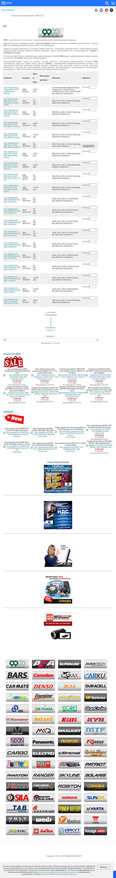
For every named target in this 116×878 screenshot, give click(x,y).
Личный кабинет (8, 10)
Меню (9, 3)
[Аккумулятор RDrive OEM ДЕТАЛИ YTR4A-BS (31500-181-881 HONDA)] (99, 379)
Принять (103, 867)
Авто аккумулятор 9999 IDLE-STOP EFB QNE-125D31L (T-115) (11, 113)
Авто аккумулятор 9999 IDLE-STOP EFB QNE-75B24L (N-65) (12, 177)
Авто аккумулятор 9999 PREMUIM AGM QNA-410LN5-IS (12, 256)
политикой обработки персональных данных (58, 874)
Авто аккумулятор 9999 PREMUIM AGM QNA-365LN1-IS (12, 211)
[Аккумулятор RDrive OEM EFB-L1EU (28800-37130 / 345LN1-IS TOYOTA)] (72, 379)
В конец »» (50, 330)
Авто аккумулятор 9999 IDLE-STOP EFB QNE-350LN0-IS (12, 124)
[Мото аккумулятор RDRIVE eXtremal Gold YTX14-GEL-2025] (99, 396)
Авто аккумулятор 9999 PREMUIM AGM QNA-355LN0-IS (12, 200)
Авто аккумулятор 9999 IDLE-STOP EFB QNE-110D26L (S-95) (11, 102)
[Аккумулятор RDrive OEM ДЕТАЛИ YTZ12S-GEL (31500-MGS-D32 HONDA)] (17, 397)
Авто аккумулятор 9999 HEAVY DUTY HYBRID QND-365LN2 (11, 91)
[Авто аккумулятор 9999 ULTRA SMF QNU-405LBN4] (43, 434)
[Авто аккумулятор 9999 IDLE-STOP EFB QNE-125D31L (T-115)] (17, 450)
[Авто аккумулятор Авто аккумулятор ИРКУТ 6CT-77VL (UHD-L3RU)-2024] (45, 379)
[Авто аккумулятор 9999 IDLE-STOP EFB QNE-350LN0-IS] (17, 434)
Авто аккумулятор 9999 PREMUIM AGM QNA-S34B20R (12, 279)
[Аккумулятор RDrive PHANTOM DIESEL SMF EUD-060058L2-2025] (45, 396)
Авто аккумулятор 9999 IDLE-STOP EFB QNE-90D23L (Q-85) (11, 188)
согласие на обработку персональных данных (57, 872)
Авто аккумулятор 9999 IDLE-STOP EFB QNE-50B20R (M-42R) (11, 166)
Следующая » (50, 328)
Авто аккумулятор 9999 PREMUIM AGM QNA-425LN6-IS (12, 267)
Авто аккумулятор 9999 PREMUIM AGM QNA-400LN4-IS (12, 245)
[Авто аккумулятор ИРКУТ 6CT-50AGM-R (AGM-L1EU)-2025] (99, 433)
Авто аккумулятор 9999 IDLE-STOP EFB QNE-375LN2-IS (12, 136)
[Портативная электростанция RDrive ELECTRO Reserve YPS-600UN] (70, 435)
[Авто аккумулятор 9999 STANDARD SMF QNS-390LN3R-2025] (17, 379)
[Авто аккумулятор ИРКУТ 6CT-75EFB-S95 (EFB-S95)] (43, 449)
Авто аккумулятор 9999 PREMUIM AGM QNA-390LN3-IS (12, 234)
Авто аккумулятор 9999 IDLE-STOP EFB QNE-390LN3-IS (12, 145)
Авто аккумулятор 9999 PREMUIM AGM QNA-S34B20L (12, 290)
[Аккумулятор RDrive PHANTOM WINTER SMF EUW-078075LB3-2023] (72, 397)
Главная (14, 16)
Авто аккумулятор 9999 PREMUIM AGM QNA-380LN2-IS (12, 222)
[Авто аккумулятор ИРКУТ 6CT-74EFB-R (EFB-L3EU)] (70, 449)
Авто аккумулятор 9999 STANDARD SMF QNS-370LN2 (11, 301)
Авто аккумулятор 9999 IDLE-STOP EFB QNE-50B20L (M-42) (11, 155)
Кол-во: (85, 87)
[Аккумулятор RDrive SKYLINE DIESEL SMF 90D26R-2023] (99, 447)
